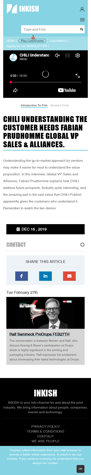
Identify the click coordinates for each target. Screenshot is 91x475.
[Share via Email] (69, 276)
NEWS (10, 40)
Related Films (60, 105)
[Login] (82, 9)
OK (80, 468)
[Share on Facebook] (21, 276)
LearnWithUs (58, 40)
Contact (45, 436)
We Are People (46, 441)
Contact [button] (16, 245)
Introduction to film (34, 105)
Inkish (45, 393)
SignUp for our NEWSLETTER (26, 46)
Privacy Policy (45, 426)
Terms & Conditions (45, 431)
